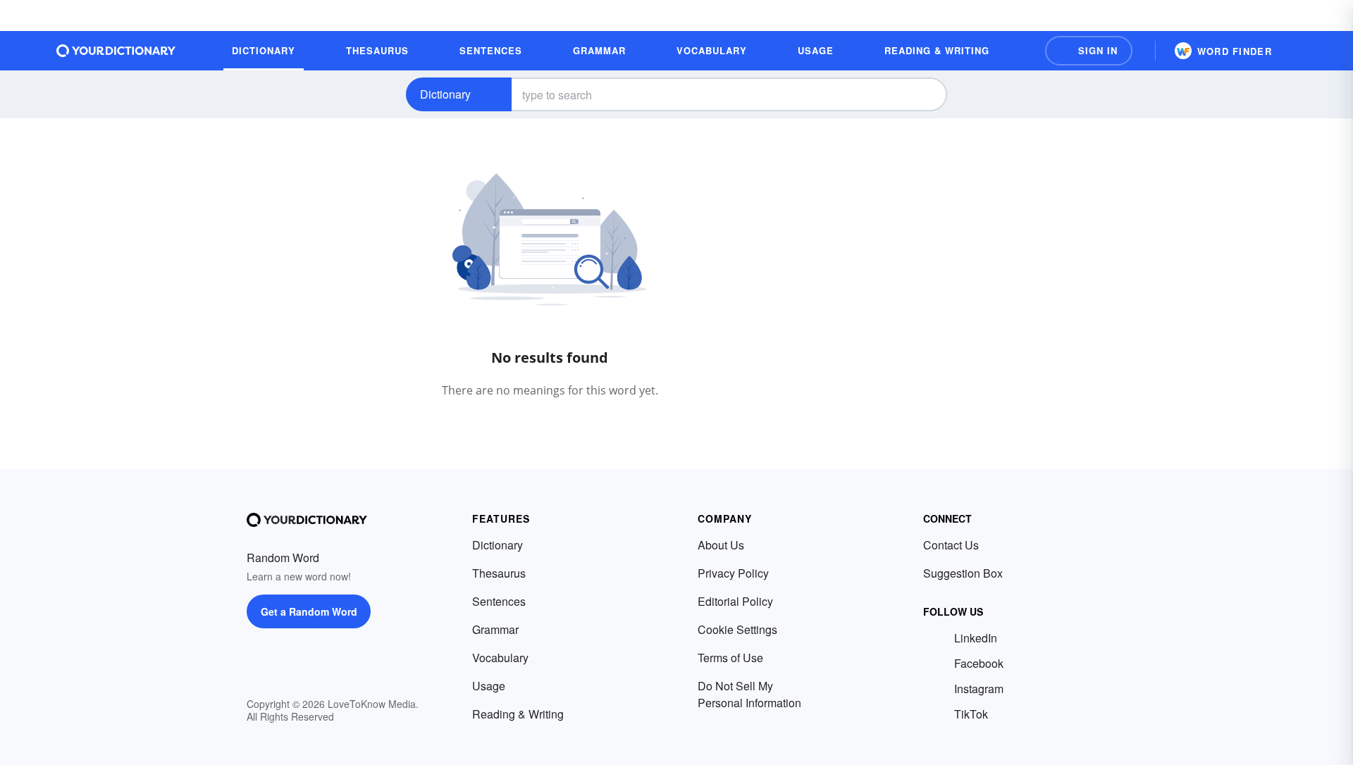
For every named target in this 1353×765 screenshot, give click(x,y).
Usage (488, 686)
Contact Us (951, 545)
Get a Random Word (309, 611)
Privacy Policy (733, 573)
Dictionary (445, 94)
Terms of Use (730, 657)
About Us (721, 545)
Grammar (495, 629)
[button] (1088, 51)
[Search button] (924, 94)
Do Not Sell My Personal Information (749, 694)
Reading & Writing (518, 714)
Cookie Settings (737, 629)
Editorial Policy (735, 601)
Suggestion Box (963, 573)
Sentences (499, 601)
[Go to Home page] (116, 50)
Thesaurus (499, 573)
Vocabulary (500, 657)
